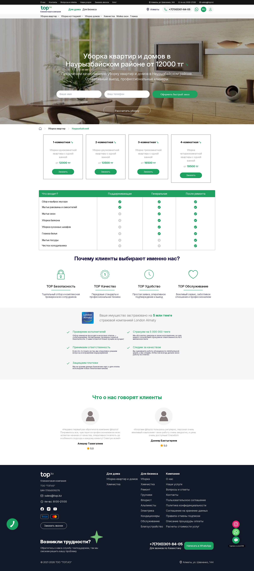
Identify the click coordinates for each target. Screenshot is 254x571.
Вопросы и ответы (69, 2)
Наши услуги (85, 2)
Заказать (63, 171)
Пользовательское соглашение (186, 500)
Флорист (146, 500)
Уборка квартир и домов (122, 479)
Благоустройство (152, 526)
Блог (114, 2)
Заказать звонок (102, 2)
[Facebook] (42, 509)
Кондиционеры (150, 515)
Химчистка (109, 16)
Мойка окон (122, 16)
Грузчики (146, 494)
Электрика (147, 510)
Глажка (134, 16)
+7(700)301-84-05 (166, 544)
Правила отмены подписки (183, 515)
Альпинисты (148, 505)
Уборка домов (92, 16)
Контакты (53, 2)
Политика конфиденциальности (186, 505)
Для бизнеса (89, 9)
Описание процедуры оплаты (184, 521)
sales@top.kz (208, 2)
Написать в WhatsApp (199, 545)
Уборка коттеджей (71, 16)
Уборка (145, 479)
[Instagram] (48, 509)
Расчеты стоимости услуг (182, 526)
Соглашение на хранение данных (187, 510)
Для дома (74, 9)
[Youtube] (55, 509)
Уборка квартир (48, 16)
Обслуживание (150, 521)
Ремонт (145, 489)
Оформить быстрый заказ (175, 94)
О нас (42, 2)
